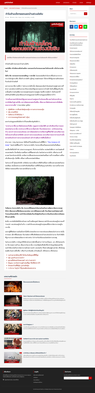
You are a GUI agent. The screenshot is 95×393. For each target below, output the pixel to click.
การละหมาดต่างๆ (74, 92)
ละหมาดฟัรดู (27, 17)
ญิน (23, 17)
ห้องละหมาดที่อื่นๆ (74, 77)
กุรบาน (72, 99)
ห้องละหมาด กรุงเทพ (75, 73)
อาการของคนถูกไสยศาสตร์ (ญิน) (19, 117)
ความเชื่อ (32, 17)
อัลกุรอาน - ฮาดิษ (74, 130)
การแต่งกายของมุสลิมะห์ (76, 80)
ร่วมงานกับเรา (36, 380)
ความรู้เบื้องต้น (73, 114)
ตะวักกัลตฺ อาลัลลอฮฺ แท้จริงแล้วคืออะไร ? (34, 353)
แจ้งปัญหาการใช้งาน (37, 382)
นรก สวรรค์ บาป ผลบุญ (76, 146)
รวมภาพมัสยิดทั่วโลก (75, 54)
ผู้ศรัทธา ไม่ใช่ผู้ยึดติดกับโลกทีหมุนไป (33, 310)
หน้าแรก (58, 2)
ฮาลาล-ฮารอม (73, 137)
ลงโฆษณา (35, 377)
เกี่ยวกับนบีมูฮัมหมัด (75, 118)
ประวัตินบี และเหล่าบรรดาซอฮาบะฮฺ (78, 40)
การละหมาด (73, 67)
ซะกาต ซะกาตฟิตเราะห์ (75, 133)
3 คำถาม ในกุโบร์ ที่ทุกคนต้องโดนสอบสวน (22, 268)
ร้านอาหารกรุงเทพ (74, 57)
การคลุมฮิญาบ (74, 83)
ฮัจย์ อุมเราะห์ (73, 124)
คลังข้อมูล (88, 2)
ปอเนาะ (72, 149)
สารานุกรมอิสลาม (74, 152)
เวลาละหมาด (66, 2)
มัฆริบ (16, 17)
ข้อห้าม (13, 17)
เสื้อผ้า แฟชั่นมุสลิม (75, 143)
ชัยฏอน (20, 17)
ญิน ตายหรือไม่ (13, 112)
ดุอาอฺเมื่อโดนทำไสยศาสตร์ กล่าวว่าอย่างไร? (22, 260)
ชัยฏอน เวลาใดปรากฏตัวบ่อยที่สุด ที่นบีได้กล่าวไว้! (24, 263)
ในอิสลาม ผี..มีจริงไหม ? (16, 114)
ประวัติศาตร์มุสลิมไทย (75, 140)
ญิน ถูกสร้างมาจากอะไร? (16, 258)
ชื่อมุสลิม (72, 95)
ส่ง (90, 378)
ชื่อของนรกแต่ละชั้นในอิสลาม (31, 282)
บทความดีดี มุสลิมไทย (75, 102)
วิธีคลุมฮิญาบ (73, 86)
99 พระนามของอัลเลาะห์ (76, 51)
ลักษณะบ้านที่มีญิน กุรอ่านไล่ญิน (18, 265)
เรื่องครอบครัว (73, 70)
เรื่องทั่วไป (72, 64)
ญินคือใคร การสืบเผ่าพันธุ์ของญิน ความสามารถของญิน (26, 109)
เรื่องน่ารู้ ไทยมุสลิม (75, 111)
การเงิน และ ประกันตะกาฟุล (77, 105)
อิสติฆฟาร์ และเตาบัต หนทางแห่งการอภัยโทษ (36, 339)
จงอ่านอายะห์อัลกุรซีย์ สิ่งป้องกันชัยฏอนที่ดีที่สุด (23, 255)
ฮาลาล (81, 2)
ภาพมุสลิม (72, 108)
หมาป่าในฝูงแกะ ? (28, 325)
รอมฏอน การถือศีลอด (75, 127)
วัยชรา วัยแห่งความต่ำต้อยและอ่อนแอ (34, 296)
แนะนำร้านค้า (73, 89)
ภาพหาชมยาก (73, 48)
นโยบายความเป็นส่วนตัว (38, 375)
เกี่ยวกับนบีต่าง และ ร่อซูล (76, 121)
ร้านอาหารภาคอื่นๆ (74, 61)
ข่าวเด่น (74, 2)
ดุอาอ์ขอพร (73, 156)
